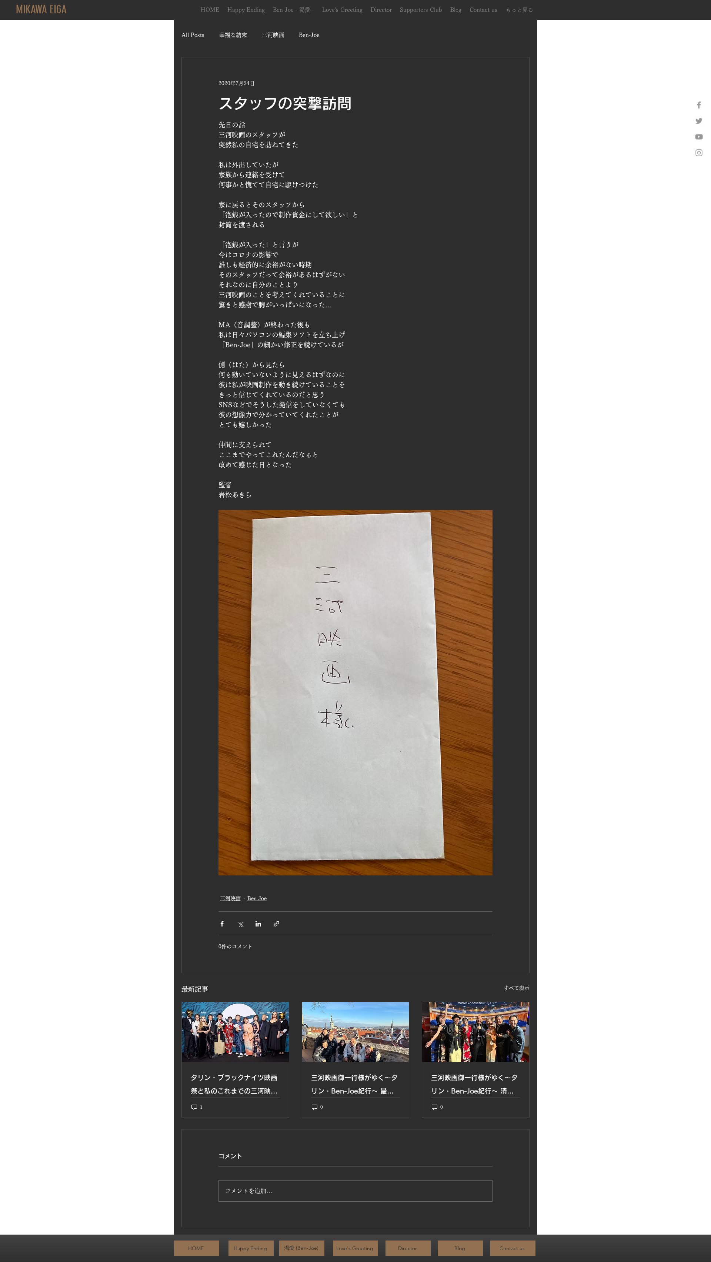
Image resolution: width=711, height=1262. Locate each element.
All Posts (192, 35)
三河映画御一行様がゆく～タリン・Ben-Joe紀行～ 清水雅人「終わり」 (474, 1086)
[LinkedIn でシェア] (258, 923)
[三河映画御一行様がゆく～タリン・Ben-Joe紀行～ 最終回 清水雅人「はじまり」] (355, 1032)
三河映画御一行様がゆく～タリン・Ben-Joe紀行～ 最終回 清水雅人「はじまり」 (354, 1086)
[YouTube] (699, 136)
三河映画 (273, 35)
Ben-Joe (309, 35)
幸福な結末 (233, 35)
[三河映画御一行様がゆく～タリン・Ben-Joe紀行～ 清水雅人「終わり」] (475, 1032)
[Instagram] (699, 152)
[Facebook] (699, 105)
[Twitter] (699, 121)
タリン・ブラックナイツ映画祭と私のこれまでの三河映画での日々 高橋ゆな (234, 1086)
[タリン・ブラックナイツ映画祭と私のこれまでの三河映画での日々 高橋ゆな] (235, 1032)
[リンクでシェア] (276, 923)
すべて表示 (517, 988)
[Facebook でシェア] (222, 923)
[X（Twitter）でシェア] (240, 923)
